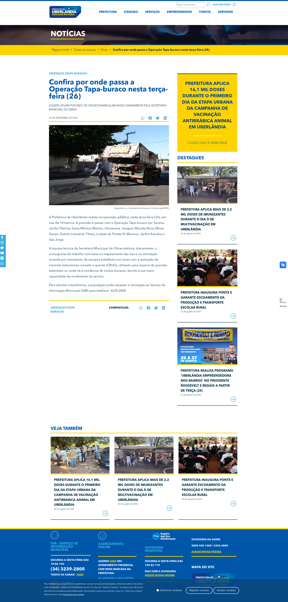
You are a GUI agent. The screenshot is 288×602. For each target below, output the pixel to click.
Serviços (57, 73)
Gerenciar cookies (170, 590)
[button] (142, 118)
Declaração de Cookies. (73, 595)
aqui (80, 575)
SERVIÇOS (152, 12)
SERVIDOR (225, 12)
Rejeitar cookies (199, 590)
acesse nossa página (160, 575)
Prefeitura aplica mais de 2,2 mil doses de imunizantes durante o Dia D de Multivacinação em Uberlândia (206, 219)
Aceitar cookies (226, 590)
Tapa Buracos (76, 73)
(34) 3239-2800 (68, 569)
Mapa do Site (203, 567)
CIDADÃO (131, 12)
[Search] (208, 4)
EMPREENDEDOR (179, 12)
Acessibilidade (222, 5)
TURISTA (205, 12)
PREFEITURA (108, 12)
